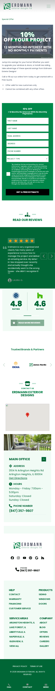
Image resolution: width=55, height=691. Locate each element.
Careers (44, 641)
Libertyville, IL (17, 632)
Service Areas (18, 618)
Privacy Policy (20, 666)
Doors (43, 603)
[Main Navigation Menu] (48, 6)
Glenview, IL (16, 641)
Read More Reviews (29, 322)
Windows (44, 599)
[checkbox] (8, 174)
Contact (14, 594)
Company (46, 618)
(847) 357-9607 (21, 511)
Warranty (15, 599)
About (43, 622)
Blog (43, 627)
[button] (20, 315)
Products (45, 590)
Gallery (44, 646)
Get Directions (18, 478)
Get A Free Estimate (27, 192)
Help (12, 590)
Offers (44, 632)
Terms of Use (36, 666)
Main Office (19, 459)
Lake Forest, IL (17, 627)
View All (14, 646)
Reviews (44, 636)
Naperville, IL (16, 636)
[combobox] (27, 159)
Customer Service (20, 608)
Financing (15, 603)
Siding (42, 594)
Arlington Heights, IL (22, 622)
